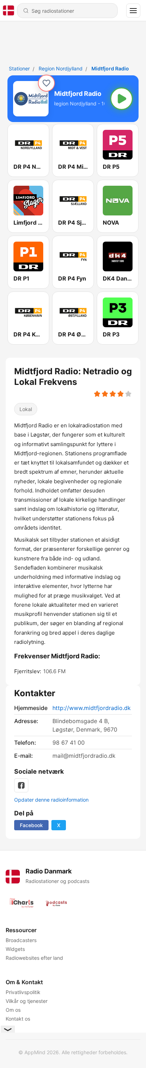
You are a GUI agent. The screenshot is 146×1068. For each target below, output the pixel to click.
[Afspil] (121, 98)
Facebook (31, 825)
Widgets (15, 949)
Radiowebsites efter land (34, 958)
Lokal (25, 409)
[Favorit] (46, 83)
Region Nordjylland (61, 68)
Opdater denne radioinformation (51, 800)
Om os (13, 1010)
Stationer (19, 68)
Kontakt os (18, 1019)
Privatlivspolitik (23, 992)
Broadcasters (21, 940)
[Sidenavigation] (133, 11)
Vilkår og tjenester (26, 1001)
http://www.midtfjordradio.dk (91, 707)
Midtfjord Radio (110, 68)
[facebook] (21, 785)
